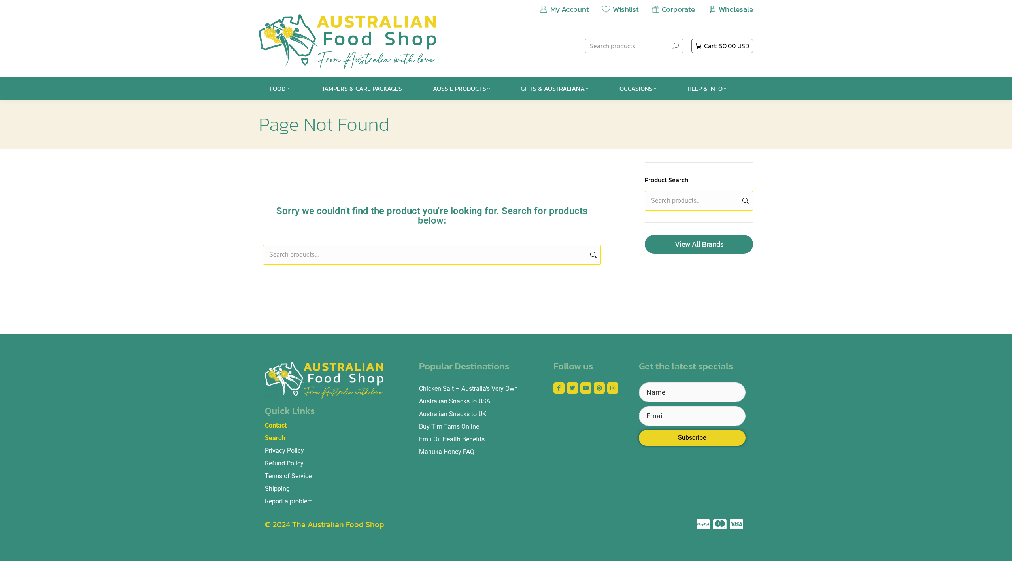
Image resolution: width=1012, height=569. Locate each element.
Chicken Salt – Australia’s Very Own (468, 388)
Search (593, 255)
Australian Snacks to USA (454, 401)
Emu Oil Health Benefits (452, 439)
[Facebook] (559, 388)
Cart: (726, 46)
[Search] (675, 46)
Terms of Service (288, 476)
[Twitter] (572, 388)
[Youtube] (585, 388)
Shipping (277, 488)
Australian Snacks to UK (452, 414)
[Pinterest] (599, 388)
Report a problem (289, 501)
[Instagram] (612, 388)
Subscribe (692, 437)
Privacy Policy (284, 450)
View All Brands (699, 244)
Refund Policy (284, 463)
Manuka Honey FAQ (446, 452)
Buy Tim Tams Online (449, 426)
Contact (276, 425)
